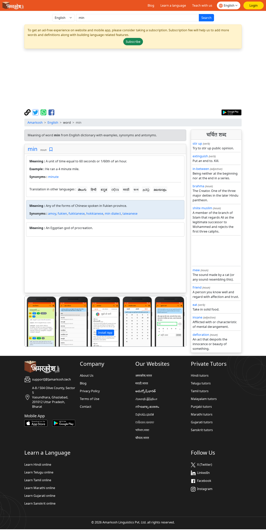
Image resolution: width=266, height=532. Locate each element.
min (32, 148)
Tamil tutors (200, 391)
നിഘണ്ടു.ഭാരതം (147, 406)
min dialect (113, 213)
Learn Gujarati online (39, 496)
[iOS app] (35, 423)
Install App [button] (105, 332)
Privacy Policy (90, 391)
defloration (201, 334)
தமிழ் (146, 189)
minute (53, 177)
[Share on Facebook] (51, 112)
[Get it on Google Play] (231, 112)
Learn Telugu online (38, 472)
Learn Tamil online (37, 480)
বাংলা (136, 189)
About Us (86, 375)
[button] (37, 321)
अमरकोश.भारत (143, 375)
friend (197, 287)
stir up (197, 143)
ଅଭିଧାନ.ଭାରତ (144, 422)
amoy (52, 213)
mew (196, 270)
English (53, 122)
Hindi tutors (200, 375)
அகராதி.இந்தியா (146, 399)
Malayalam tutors (204, 399)
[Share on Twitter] (36, 112)
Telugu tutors (201, 383)
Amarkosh (35, 122)
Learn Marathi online (39, 488)
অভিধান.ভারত (142, 430)
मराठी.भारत (141, 383)
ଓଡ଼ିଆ (115, 189)
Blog (151, 5)
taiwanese (129, 213)
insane (197, 317)
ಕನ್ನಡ (104, 189)
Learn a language (173, 5)
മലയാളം (160, 189)
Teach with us (202, 5)
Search (206, 18)
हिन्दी (93, 189)
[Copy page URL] (28, 112)
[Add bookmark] (50, 149)
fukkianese (77, 213)
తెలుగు (82, 189)
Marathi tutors (201, 414)
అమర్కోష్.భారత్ (145, 391)
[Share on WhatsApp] (44, 112)
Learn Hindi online (37, 464)
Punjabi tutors (201, 406)
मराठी (126, 189)
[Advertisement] (133, 79)
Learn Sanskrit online (39, 503)
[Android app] (63, 423)
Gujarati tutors (202, 422)
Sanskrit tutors (202, 430)
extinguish (200, 156)
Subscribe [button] (133, 41)
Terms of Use (89, 399)
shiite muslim (202, 208)
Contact (85, 406)
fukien (62, 213)
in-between (201, 169)
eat (195, 305)
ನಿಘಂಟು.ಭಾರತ (144, 414)
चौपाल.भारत (142, 438)
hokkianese (94, 213)
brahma (198, 186)
